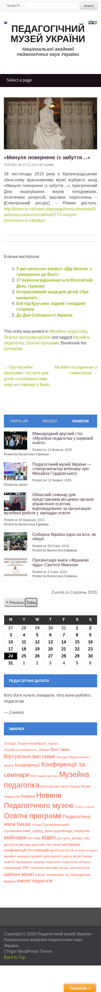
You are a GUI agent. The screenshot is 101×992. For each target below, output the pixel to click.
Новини (27, 796)
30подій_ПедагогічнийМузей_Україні (31, 743)
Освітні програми (42, 343)
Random (81, 421)
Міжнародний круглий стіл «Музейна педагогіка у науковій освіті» (62, 438)
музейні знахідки (17, 856)
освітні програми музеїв (24, 862)
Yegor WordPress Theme (29, 951)
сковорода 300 (16, 868)
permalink (13, 349)
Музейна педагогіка (68, 331)
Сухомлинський (55, 825)
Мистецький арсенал (44, 775)
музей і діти (41, 856)
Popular (19, 421)
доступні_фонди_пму (73, 838)
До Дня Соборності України (44, 315)
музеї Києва (82, 856)
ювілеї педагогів (35, 880)
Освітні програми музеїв (27, 337)
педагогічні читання (76, 862)
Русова (36, 824)
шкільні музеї (19, 874)
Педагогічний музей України (48, 33)
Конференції (27, 765)
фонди (63, 867)
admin (49, 165)
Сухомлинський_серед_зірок (28, 831)
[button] (14, 602)
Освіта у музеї (84, 806)
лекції (57, 844)
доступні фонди (17, 844)
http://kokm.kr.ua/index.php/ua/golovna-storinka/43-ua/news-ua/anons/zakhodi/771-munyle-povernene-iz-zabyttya (50, 215)
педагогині (53, 862)
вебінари (15, 837)
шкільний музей (79, 867)
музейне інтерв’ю (86, 850)
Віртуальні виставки (29, 756)
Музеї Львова (70, 786)
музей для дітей (62, 850)
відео (49, 837)
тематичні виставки (44, 868)
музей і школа (62, 856)
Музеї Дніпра (50, 786)
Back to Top (14, 957)
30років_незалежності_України (27, 750)
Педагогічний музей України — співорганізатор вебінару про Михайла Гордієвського (61, 469)
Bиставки (60, 749)
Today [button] (31, 602)
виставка (34, 838)
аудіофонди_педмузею (72, 831)
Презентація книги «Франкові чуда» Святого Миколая (60, 562)
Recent (50, 421)
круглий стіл (42, 844)
